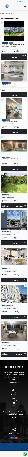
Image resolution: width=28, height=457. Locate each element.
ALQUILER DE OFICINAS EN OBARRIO (9, 121)
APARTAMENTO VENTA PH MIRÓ (8, 84)
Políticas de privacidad (14, 382)
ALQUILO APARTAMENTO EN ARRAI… (14, 45)
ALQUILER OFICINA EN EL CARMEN (9, 270)
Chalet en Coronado (7, 195)
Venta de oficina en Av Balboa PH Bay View (12, 344)
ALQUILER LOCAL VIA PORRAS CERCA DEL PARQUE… (13, 158)
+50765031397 (14, 398)
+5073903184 (14, 400)
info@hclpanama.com (14, 425)
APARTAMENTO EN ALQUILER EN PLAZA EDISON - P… (13, 307)
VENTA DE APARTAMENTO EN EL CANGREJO (11, 232)
